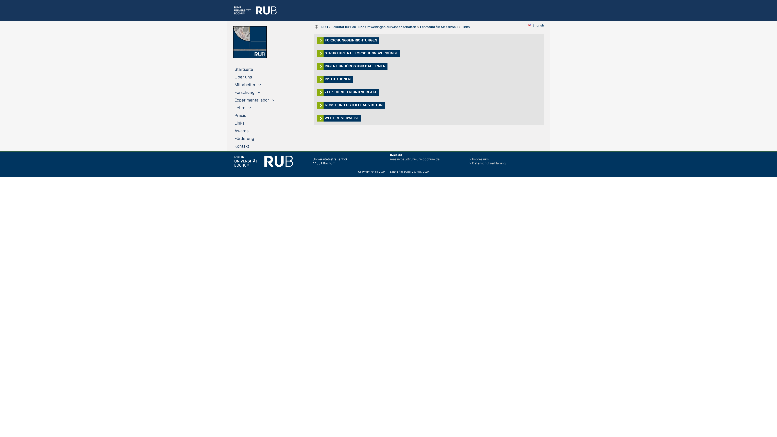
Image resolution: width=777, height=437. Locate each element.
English (538, 25)
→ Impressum (478, 159)
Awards (241, 130)
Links (239, 123)
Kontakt (242, 146)
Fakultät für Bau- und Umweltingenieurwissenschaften (374, 27)
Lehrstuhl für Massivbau (439, 27)
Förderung (244, 138)
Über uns (243, 77)
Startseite (252, 69)
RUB (324, 27)
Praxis (240, 115)
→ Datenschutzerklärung (487, 163)
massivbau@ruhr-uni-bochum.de (414, 159)
